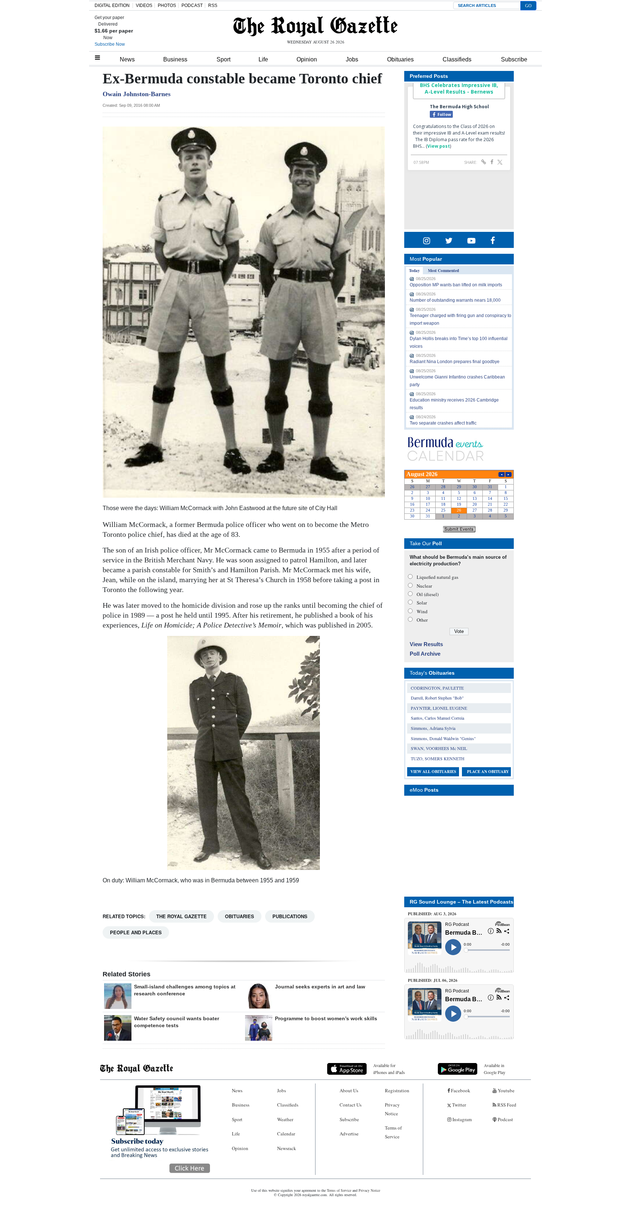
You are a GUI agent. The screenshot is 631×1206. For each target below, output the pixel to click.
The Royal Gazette (181, 916)
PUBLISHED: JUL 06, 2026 (433, 980)
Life (263, 59)
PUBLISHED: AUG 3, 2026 (432, 914)
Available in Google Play (494, 1068)
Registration (397, 1090)
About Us (349, 1090)
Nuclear (424, 586)
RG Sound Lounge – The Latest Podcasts (461, 902)
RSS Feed (506, 1104)
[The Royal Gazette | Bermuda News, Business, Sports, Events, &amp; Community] (315, 26)
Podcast (505, 1119)
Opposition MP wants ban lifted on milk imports (456, 284)
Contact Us (351, 1104)
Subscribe (514, 59)
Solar (422, 602)
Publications (289, 916)
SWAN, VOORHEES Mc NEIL (439, 748)
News (127, 59)
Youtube (506, 1090)
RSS (212, 5)
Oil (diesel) (428, 594)
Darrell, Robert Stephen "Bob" (437, 698)
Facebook (460, 1090)
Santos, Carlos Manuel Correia (437, 718)
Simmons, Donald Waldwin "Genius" (443, 738)
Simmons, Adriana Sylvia (433, 728)
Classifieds (457, 59)
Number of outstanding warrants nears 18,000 (455, 300)
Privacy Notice (392, 1108)
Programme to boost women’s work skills (326, 1018)
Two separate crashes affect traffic (443, 423)
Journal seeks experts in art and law (320, 987)
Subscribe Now (110, 44)
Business (175, 59)
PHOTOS (167, 5)
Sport (223, 59)
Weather (285, 1119)
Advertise (349, 1133)
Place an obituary (488, 772)
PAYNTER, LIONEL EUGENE (439, 708)
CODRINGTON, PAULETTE (437, 688)
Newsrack (286, 1148)
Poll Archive (425, 654)
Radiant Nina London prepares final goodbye (455, 361)
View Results (426, 644)
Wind (422, 611)
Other (422, 620)
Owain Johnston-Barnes (137, 94)
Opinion (307, 59)
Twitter (458, 1104)
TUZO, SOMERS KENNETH (437, 758)
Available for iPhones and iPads (389, 1068)
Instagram (461, 1119)
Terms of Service (393, 1131)
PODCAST (192, 5)
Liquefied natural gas (437, 577)
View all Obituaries (433, 772)
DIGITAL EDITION (112, 5)
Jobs (352, 59)
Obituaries (400, 59)
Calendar (286, 1133)
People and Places (136, 932)
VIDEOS (144, 5)
